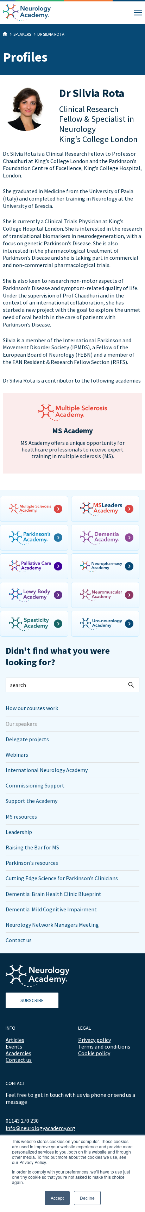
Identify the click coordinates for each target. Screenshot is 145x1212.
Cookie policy (94, 1053)
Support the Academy (31, 800)
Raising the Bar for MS (32, 847)
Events (14, 1046)
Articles (15, 1039)
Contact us (19, 940)
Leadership (19, 831)
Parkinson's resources (32, 862)
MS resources (21, 816)
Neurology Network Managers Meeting (52, 924)
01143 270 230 (22, 1120)
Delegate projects (27, 739)
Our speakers (21, 723)
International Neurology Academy (47, 769)
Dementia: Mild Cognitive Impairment (51, 909)
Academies (18, 1053)
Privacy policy (94, 1039)
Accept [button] (57, 1198)
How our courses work (32, 708)
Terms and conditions (104, 1046)
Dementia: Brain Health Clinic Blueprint (53, 893)
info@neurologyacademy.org (40, 1128)
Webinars (17, 754)
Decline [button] (87, 1198)
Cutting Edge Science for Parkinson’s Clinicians (62, 878)
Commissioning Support (35, 785)
